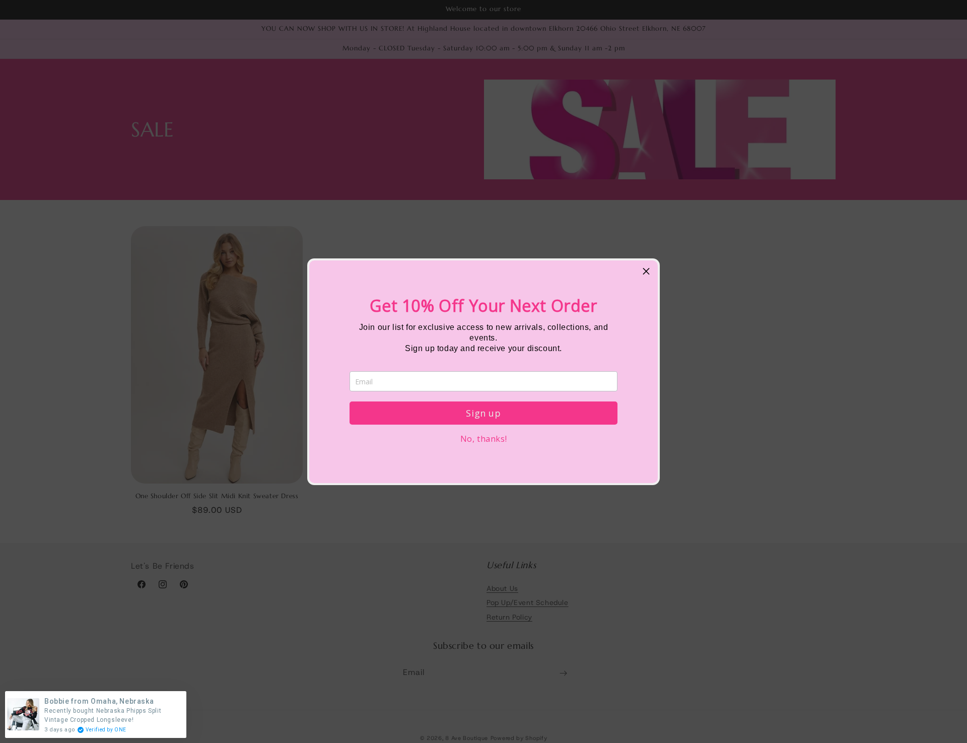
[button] (646, 272)
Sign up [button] (483, 413)
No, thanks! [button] (483, 439)
